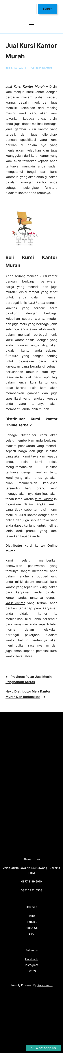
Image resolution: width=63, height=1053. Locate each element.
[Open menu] (31, 25)
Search (47, 8)
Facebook (31, 959)
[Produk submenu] (36, 922)
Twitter (31, 971)
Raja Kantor (45, 985)
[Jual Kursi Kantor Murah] (25, 246)
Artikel (49, 67)
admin (9, 67)
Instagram (31, 965)
